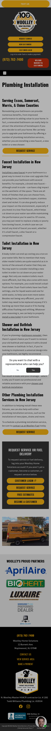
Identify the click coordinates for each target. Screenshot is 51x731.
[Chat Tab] (25, 365)
